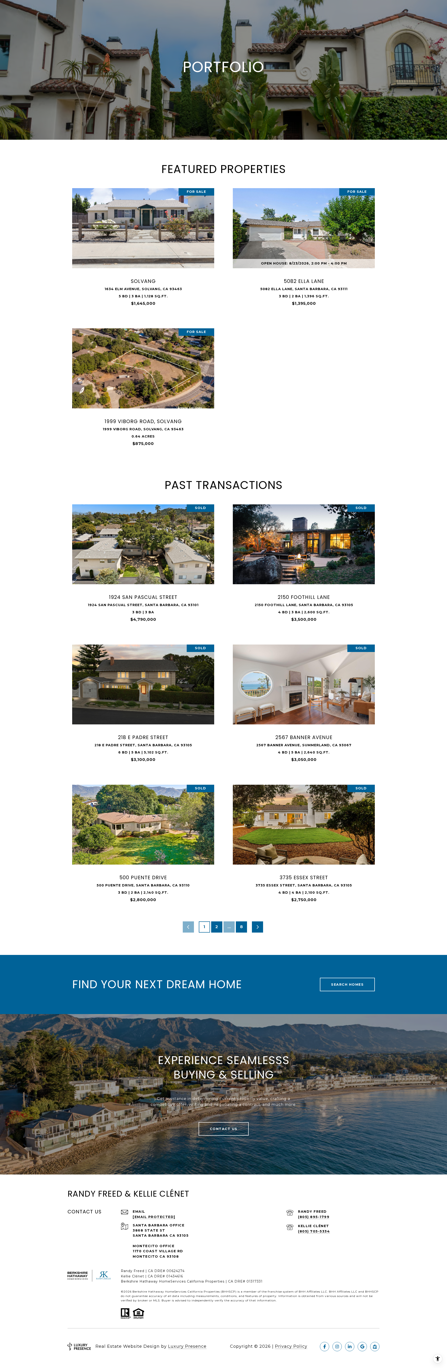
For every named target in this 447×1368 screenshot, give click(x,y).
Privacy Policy (291, 1346)
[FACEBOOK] (324, 1346)
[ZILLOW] (374, 1346)
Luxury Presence (187, 1346)
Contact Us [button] (223, 1129)
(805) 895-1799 (313, 1217)
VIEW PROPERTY (143, 250)
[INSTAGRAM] (337, 1346)
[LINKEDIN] (349, 1346)
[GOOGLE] (362, 1346)
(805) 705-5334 (314, 1231)
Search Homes (347, 984)
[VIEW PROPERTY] (143, 245)
